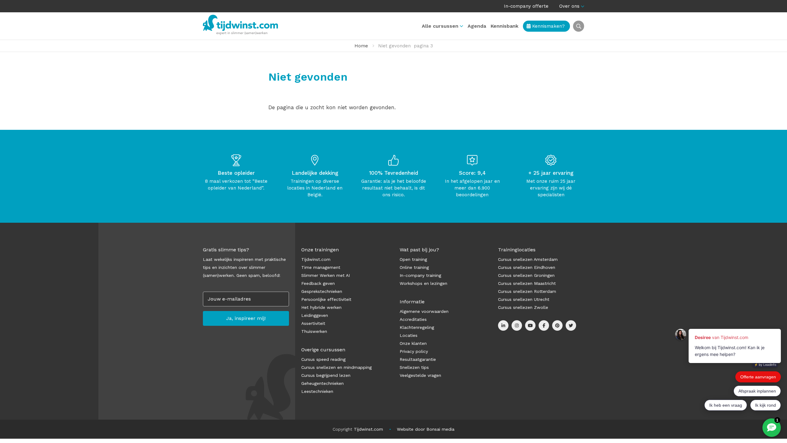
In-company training (420, 275)
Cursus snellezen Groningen (526, 275)
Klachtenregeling (417, 327)
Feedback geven (318, 283)
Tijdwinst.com (315, 259)
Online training (414, 267)
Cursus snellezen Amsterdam (528, 259)
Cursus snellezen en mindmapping (336, 367)
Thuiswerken (314, 331)
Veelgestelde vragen (420, 375)
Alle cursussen (440, 26)
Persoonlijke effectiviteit (326, 299)
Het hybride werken (321, 307)
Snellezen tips (414, 367)
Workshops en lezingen (423, 283)
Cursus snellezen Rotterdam (527, 291)
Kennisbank (504, 26)
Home (361, 46)
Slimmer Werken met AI (325, 275)
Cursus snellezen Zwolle (523, 307)
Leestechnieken (317, 391)
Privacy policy (414, 351)
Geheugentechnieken (322, 383)
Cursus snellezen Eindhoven (526, 267)
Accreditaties (413, 319)
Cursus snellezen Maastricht (527, 283)
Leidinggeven (314, 315)
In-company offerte (526, 6)
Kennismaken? (548, 26)
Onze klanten (413, 343)
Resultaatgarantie (418, 359)
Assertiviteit (313, 323)
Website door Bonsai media (425, 429)
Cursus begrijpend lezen (325, 375)
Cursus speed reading (323, 359)
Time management (320, 267)
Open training (413, 259)
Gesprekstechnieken (321, 291)
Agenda (477, 26)
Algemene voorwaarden (424, 311)
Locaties (408, 335)
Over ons (569, 6)
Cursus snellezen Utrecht (523, 299)
